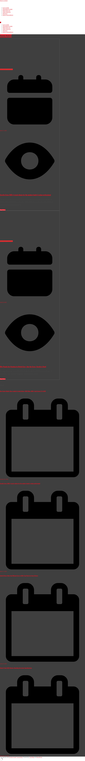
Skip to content (4, 0)
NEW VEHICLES (6, 11)
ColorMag (31, 757)
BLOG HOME (6, 8)
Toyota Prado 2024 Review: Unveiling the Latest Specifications (16, 668)
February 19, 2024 (4, 756)
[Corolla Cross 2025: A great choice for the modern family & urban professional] (26, 68)
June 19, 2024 (3, 663)
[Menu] (0, 22)
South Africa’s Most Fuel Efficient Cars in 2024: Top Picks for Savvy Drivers (19, 576)
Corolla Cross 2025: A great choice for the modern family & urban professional (25, 195)
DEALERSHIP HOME (7, 9)
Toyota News (9, 69)
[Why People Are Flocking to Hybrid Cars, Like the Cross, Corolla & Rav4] (22, 239)
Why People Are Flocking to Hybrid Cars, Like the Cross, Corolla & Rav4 (23, 366)
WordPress (39, 757)
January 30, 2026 (4, 479)
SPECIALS (5, 13)
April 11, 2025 (3, 571)
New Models (3, 69)
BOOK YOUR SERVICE (8, 15)
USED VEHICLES (7, 12)
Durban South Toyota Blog (16, 757)
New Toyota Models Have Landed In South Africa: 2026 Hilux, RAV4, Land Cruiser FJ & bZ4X (23, 391)
